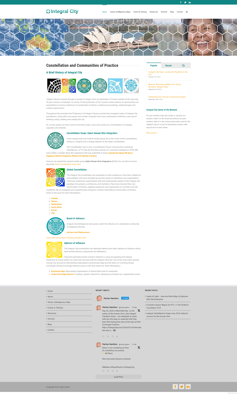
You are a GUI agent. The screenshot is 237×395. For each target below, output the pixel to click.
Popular (153, 65)
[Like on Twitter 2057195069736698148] (113, 336)
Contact (51, 330)
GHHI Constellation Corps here (68, 164)
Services (51, 318)
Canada (54, 198)
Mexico (54, 201)
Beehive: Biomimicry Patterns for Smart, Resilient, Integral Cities (164, 85)
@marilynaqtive (124, 307)
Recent (168, 65)
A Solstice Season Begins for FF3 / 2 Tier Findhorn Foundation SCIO (168, 306)
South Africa (56, 207)
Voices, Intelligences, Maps (59, 302)
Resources (52, 313)
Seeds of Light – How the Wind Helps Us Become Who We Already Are (167, 297)
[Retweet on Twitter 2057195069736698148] (108, 336)
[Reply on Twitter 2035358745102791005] (104, 371)
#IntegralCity (129, 367)
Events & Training (55, 307)
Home (50, 291)
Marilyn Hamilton (109, 307)
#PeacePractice (117, 367)
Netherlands (56, 204)
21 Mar (134, 344)
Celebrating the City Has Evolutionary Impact (167, 97)
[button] (187, 12)
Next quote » (151, 133)
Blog (50, 324)
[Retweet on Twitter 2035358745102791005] (108, 371)
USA (53, 213)
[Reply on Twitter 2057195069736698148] (104, 336)
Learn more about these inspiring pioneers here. (66, 237)
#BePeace (106, 367)
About (50, 296)
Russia (54, 210)
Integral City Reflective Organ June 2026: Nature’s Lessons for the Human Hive (167, 314)
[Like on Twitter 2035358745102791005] (113, 371)
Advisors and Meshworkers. (78, 232)
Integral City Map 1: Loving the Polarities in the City (168, 73)
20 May (134, 307)
